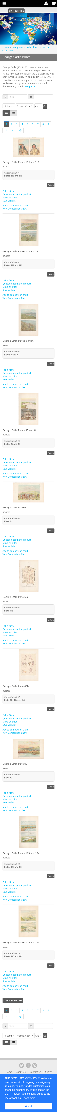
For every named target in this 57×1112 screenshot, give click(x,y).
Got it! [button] (28, 1106)
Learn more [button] (28, 1098)
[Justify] (13, 113)
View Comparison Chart (15, 208)
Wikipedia (30, 86)
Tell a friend (9, 191)
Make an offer (10, 197)
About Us (21, 1071)
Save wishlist (9, 200)
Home (5, 47)
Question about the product (17, 194)
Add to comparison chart (15, 205)
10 (5, 130)
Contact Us (35, 1071)
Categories (16, 10)
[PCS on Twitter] (21, 1065)
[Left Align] (6, 113)
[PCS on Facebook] (28, 1065)
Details (51, 185)
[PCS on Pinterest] (34, 1065)
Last (13, 130)
